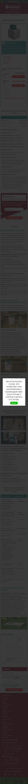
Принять (14, 403)
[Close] (23, 379)
